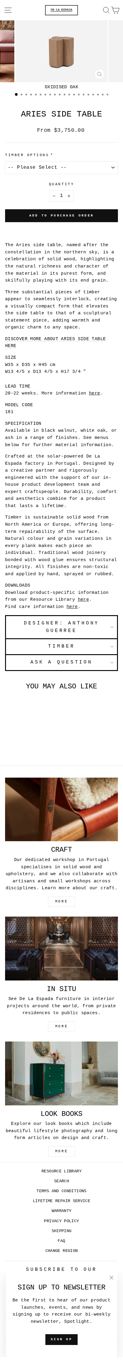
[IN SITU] (61, 949)
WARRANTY (62, 1211)
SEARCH (61, 1181)
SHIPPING (62, 1231)
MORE (61, 901)
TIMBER (61, 646)
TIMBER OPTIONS (27, 155)
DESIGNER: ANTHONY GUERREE (61, 627)
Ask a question (61, 662)
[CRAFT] (61, 810)
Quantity (61, 184)
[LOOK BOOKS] (61, 1073)
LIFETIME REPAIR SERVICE (61, 1201)
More (61, 1151)
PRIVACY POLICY (61, 1221)
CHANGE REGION (61, 1251)
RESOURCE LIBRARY (61, 1171)
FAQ (61, 1241)
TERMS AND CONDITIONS (61, 1191)
